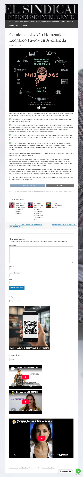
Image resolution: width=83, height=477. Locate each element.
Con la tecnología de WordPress (18, 468)
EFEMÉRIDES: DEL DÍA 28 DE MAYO (64, 225)
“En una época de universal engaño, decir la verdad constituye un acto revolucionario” (40, 22)
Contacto (24, 26)
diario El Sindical (50, 191)
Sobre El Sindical (14, 26)
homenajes (59, 191)
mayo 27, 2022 (18, 45)
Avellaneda (42, 191)
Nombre (12, 266)
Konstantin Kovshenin (48, 468)
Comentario (13, 245)
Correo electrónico (15, 273)
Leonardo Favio (67, 191)
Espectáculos (23, 191)
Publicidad (70, 22)
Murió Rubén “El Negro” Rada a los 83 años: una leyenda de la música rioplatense (20, 208)
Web (10, 280)
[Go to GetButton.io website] (78, 475)
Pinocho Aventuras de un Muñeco (57, 205)
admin (11, 45)
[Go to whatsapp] (78, 471)
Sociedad (30, 191)
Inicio (11, 22)
